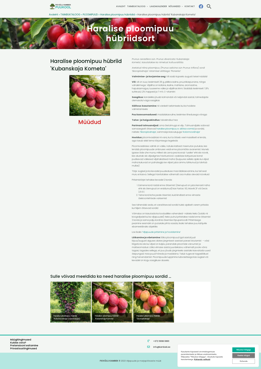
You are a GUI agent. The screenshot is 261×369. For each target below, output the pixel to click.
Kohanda (244, 361)
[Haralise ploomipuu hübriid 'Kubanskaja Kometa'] (112, 302)
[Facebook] (201, 6)
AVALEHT (120, 6)
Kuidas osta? (18, 342)
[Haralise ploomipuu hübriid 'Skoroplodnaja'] (153, 302)
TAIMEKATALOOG (136, 6)
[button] (209, 6)
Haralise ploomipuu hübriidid (117, 14)
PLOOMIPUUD (90, 14)
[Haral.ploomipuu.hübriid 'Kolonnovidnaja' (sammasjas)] (70, 302)
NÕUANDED (174, 6)
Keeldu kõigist (243, 355)
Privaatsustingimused (23, 348)
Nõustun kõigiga (243, 349)
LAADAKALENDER (158, 6)
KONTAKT (190, 6)
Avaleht (53, 14)
